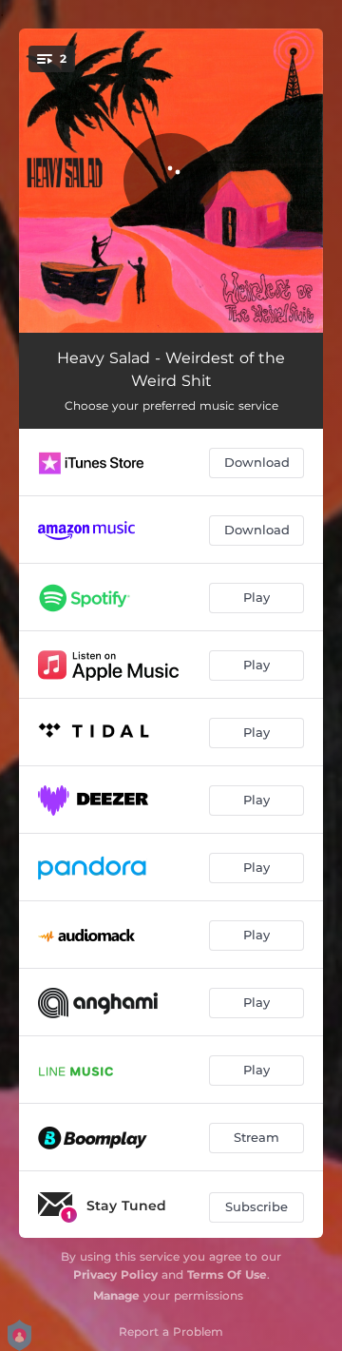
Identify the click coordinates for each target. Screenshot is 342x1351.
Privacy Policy (115, 1274)
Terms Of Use (227, 1274)
